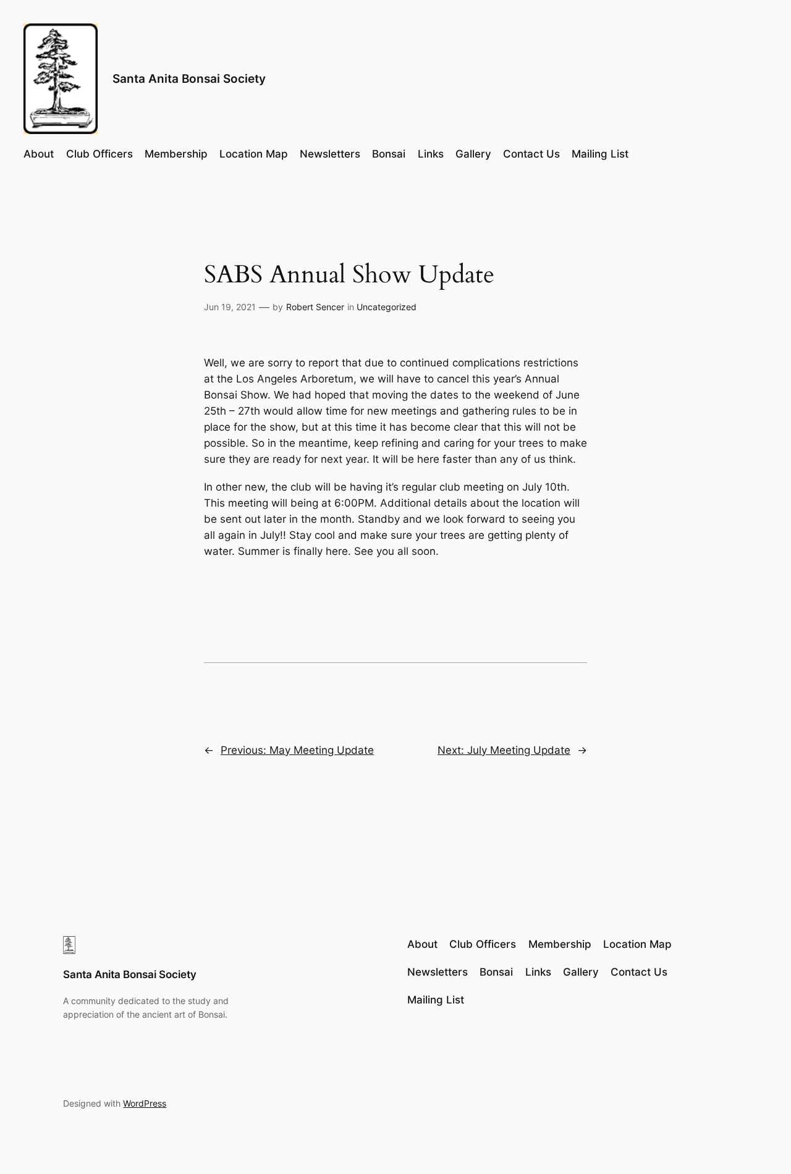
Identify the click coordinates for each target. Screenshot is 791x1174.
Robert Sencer (315, 307)
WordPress (144, 1103)
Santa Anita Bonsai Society (189, 78)
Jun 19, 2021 (230, 307)
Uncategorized (387, 307)
